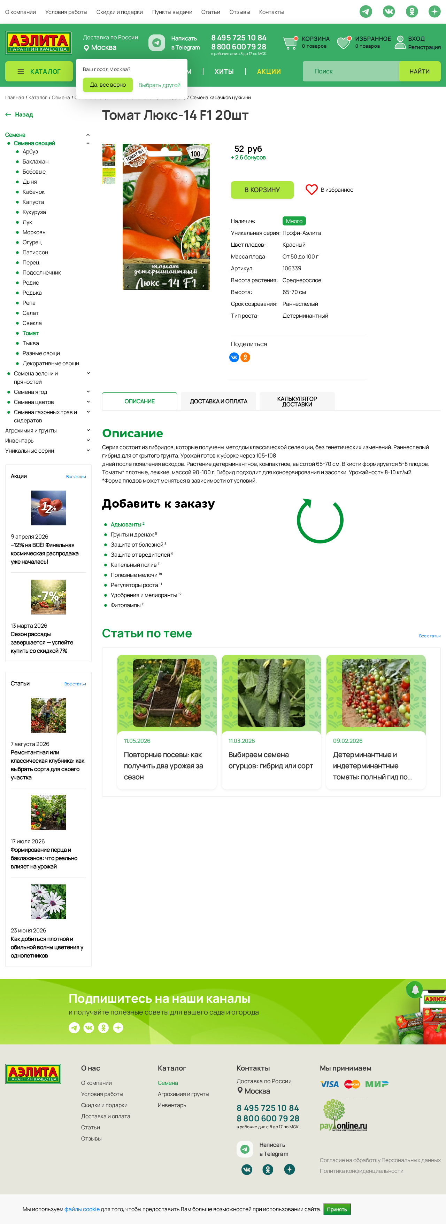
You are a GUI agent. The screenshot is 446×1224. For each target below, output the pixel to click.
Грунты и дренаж (134, 534)
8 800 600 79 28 (238, 46)
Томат (31, 333)
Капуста (33, 202)
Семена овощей (34, 143)
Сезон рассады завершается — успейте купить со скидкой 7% (42, 642)
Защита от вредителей (142, 554)
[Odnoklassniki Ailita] (412, 11)
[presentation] (139, 401)
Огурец (32, 242)
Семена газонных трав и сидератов (45, 416)
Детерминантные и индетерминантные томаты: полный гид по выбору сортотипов (370, 766)
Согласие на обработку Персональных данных (380, 1160)
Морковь (34, 232)
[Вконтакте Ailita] (88, 1027)
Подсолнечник (42, 272)
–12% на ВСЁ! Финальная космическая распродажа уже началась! (45, 553)
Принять (337, 1209)
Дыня (30, 181)
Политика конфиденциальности (361, 1171)
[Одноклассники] (245, 357)
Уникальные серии (29, 450)
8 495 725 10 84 (239, 37)
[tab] (139, 401)
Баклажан (35, 161)
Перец (31, 262)
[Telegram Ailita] (366, 11)
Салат (31, 313)
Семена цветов (34, 402)
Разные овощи (41, 353)
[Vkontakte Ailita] (389, 11)
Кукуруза (34, 212)
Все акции (76, 476)
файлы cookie (82, 1209)
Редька (32, 292)
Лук (27, 222)
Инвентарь (19, 440)
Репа (29, 303)
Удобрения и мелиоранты (146, 595)
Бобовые (34, 171)
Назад (24, 114)
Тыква (31, 343)
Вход (416, 38)
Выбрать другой (159, 84)
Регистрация (424, 47)
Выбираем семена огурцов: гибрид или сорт (271, 760)
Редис (31, 282)
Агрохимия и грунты (31, 430)
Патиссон (35, 252)
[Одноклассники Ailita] (103, 1027)
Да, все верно (108, 84)
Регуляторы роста (136, 585)
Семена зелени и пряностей (36, 377)
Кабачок (34, 192)
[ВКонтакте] (234, 357)
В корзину (262, 189)
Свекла (32, 323)
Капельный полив (136, 565)
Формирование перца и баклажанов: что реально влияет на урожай (44, 858)
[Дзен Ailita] (118, 1027)
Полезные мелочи (136, 575)
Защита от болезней (139, 544)
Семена (15, 134)
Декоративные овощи (51, 363)
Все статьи (75, 684)
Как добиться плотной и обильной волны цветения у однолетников (47, 947)
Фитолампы (128, 605)
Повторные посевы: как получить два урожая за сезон (163, 765)
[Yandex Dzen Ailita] (435, 11)
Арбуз (30, 151)
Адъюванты (128, 524)
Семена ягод (30, 392)
